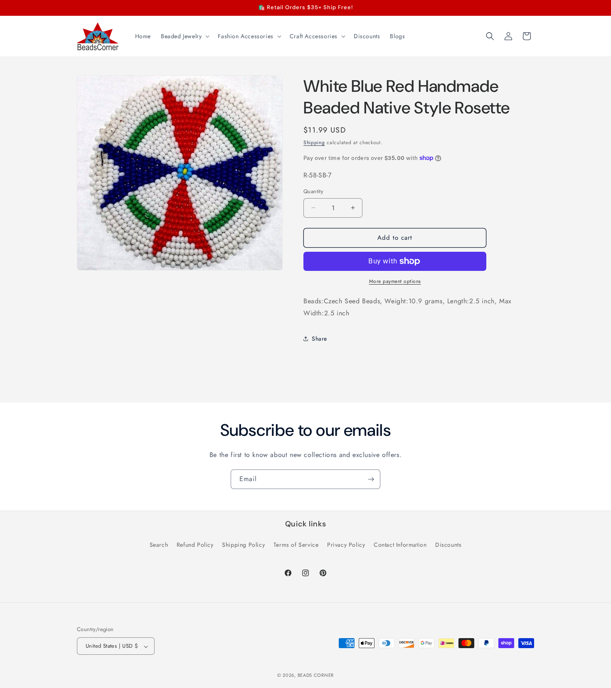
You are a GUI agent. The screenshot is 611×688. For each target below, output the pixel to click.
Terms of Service (296, 544)
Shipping (314, 142)
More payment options (395, 281)
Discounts (448, 544)
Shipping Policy (243, 544)
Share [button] (319, 338)
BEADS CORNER (316, 675)
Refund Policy (195, 544)
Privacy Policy (346, 544)
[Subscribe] (371, 479)
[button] (184, 36)
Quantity (313, 191)
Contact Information (400, 544)
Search (159, 544)
